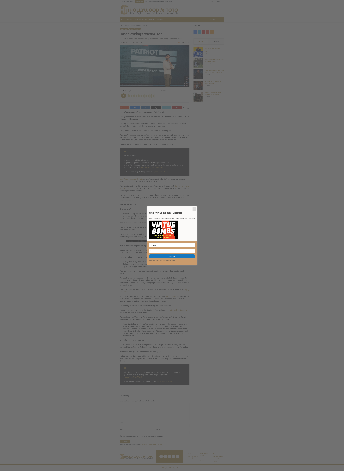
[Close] (194, 209)
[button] (172, 230)
